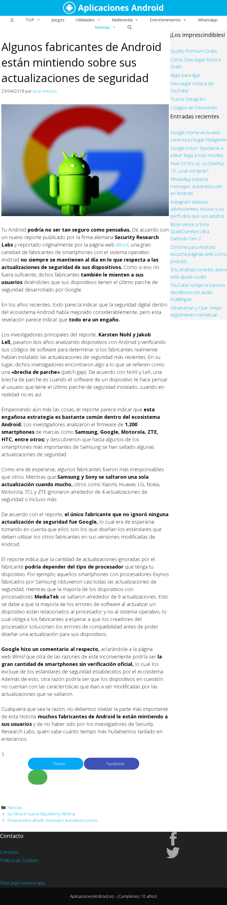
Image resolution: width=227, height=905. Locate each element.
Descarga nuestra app (22, 882)
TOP (29, 19)
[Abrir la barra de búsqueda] (130, 27)
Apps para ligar (185, 75)
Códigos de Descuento (193, 107)
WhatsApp (208, 19)
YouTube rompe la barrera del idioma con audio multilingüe (197, 292)
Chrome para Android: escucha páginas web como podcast (198, 254)
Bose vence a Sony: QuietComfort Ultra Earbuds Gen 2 (190, 231)
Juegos (58, 19)
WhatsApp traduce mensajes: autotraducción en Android (196, 186)
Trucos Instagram (188, 99)
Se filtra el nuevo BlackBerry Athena (41, 814)
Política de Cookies (19, 860)
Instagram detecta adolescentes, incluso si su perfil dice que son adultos (197, 209)
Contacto (9, 852)
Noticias (102, 27)
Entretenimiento (165, 19)
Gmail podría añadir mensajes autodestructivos (52, 820)
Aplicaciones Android (121, 7)
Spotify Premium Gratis (193, 51)
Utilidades (85, 19)
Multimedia (122, 19)
